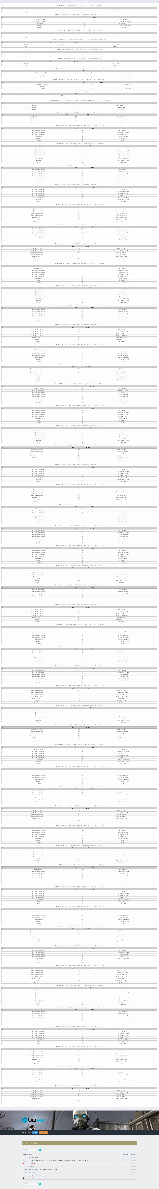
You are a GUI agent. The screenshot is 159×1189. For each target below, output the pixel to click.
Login (35, 1132)
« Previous (30, 1149)
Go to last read (125, 1154)
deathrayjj (30, 1166)
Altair (32, 1160)
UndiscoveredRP (27, 1143)
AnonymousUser (29, 1169)
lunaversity (30, 1175)
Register (43, 1132)
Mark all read (133, 1154)
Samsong (31, 1157)
